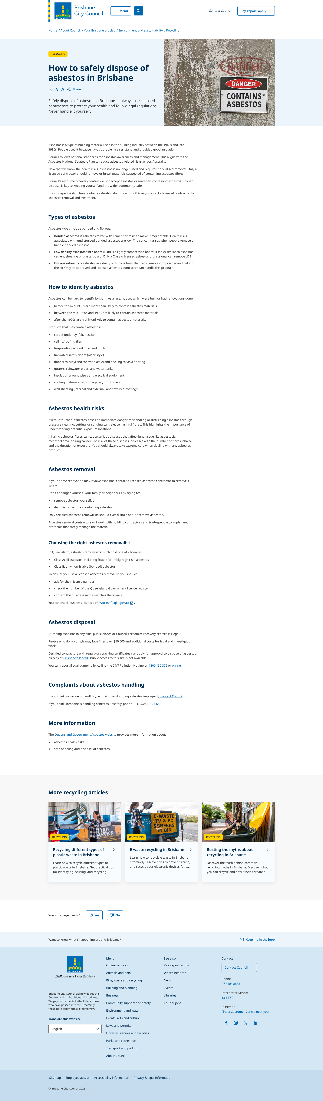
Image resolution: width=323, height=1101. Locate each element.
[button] (74, 89)
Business (112, 995)
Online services (117, 965)
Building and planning (121, 988)
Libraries (170, 995)
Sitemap (55, 1078)
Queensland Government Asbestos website (85, 734)
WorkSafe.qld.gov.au (114, 603)
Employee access (77, 1078)
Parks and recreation (121, 1041)
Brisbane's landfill (76, 658)
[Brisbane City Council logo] (75, 11)
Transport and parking (122, 1048)
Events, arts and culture (123, 1018)
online (176, 665)
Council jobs (172, 1003)
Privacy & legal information (153, 1078)
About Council (116, 1056)
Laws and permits (118, 1025)
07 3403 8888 (231, 984)
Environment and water (123, 1010)
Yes (96, 915)
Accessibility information (111, 1078)
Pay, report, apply (253, 11)
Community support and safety (128, 1003)
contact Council (171, 696)
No (118, 915)
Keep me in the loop (260, 939)
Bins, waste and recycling (124, 980)
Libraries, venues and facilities (127, 1033)
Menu (124, 11)
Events (168, 988)
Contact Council (220, 10)
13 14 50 (227, 998)
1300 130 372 (158, 665)
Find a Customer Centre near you (245, 1012)
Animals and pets (118, 973)
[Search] (138, 10)
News (168, 980)
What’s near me (175, 973)
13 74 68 (154, 704)
